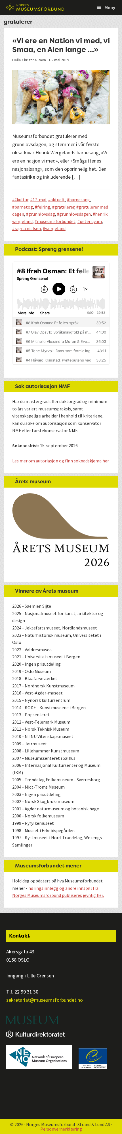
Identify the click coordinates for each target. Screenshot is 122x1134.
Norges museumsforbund (35, 7)
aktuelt (58, 199)
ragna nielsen (27, 228)
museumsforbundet (56, 221)
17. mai (39, 199)
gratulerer (64, 207)
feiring (43, 207)
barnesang (79, 199)
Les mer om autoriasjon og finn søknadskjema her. (61, 461)
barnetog (23, 207)
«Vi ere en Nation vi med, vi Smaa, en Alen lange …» (61, 45)
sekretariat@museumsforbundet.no (44, 1000)
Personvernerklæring (61, 1129)
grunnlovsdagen (75, 214)
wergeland (55, 228)
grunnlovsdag (41, 214)
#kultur (21, 199)
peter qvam (91, 221)
